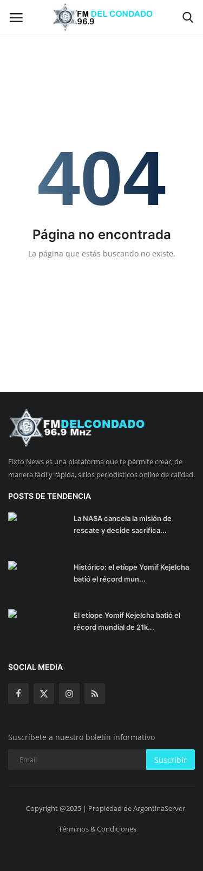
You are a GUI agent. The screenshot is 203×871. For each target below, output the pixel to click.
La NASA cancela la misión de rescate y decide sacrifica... (123, 524)
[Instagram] (69, 693)
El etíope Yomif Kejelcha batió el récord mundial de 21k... (127, 621)
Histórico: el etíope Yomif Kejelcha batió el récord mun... (131, 573)
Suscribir (170, 760)
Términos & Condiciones (97, 829)
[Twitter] (44, 693)
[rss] (94, 693)
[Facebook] (18, 693)
